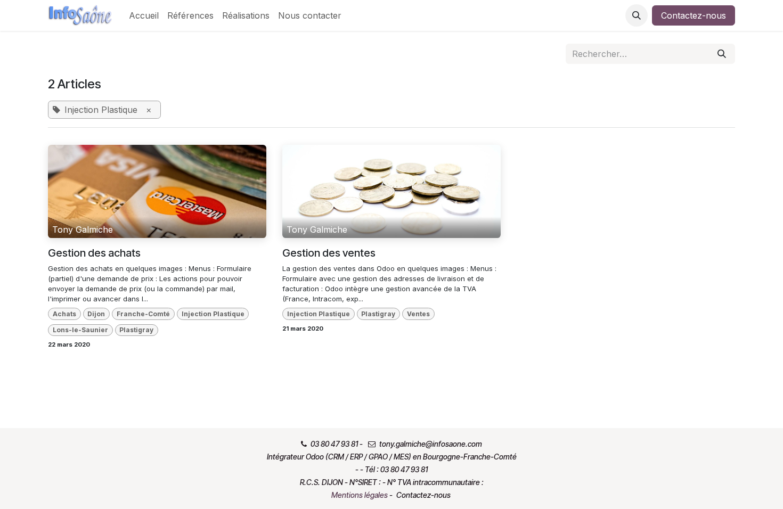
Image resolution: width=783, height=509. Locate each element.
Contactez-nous (693, 15)
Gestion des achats (94, 253)
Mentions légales (359, 494)
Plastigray (136, 330)
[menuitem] (144, 15)
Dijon (96, 314)
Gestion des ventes (329, 253)
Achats (64, 314)
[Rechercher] (721, 54)
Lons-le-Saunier (80, 330)
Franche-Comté (143, 314)
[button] (636, 15)
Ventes (418, 314)
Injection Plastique (213, 314)
